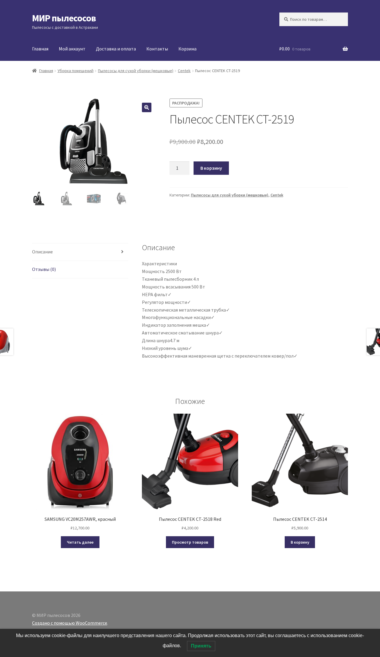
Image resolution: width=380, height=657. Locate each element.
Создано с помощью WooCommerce (69, 623)
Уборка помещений (76, 70)
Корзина (187, 49)
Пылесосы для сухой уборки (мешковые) (135, 70)
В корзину (211, 168)
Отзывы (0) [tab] (44, 269)
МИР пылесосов (64, 18)
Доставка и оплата (116, 49)
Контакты (157, 49)
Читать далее (80, 542)
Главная (40, 49)
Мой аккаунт (72, 49)
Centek (184, 70)
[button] (146, 107)
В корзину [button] (300, 542)
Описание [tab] (42, 252)
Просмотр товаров (190, 542)
